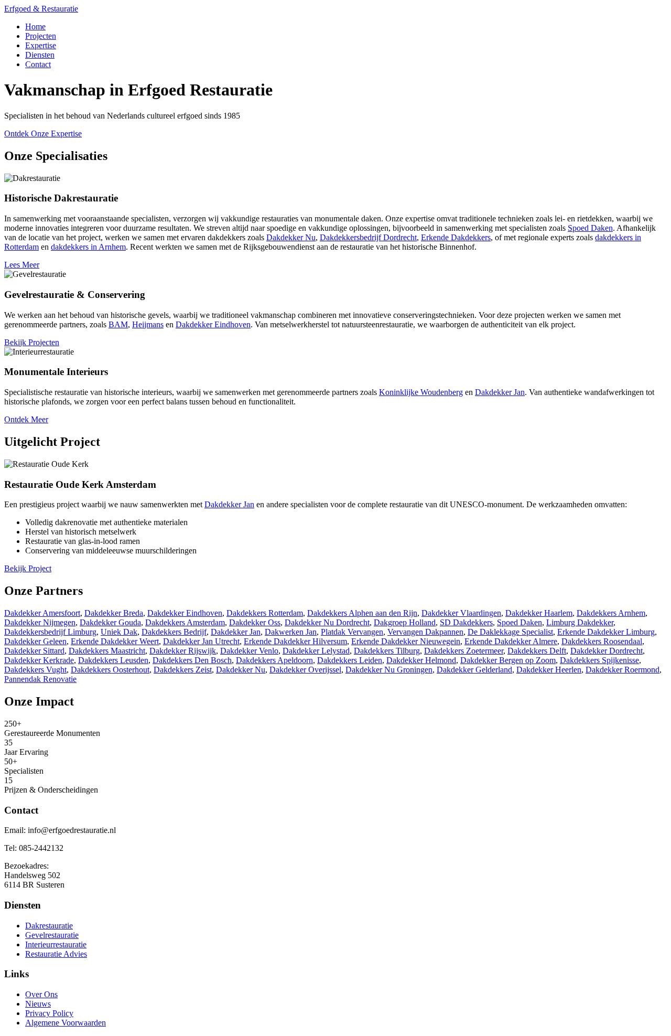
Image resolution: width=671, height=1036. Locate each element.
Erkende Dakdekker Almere (510, 641)
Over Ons (41, 994)
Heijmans (148, 324)
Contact (38, 64)
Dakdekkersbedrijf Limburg (50, 631)
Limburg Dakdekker (579, 622)
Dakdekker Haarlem (538, 612)
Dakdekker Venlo (249, 650)
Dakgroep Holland (405, 622)
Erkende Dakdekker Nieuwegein (405, 641)
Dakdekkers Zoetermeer (463, 650)
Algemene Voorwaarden (65, 1022)
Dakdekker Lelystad (316, 650)
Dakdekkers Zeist (183, 669)
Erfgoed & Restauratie (41, 8)
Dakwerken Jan (291, 631)
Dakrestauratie (49, 925)
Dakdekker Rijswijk (182, 650)
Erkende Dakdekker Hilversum (295, 641)
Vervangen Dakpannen (425, 631)
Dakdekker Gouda (110, 622)
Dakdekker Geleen (35, 641)
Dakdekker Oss (254, 622)
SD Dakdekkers (466, 622)
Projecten (40, 35)
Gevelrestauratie (52, 935)
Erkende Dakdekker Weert (115, 641)
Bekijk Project (27, 568)
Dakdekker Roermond (622, 669)
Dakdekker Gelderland (474, 669)
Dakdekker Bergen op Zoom (508, 660)
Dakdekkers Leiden (349, 660)
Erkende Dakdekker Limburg (606, 631)
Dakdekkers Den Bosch (192, 660)
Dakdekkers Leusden (113, 660)
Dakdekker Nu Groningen (388, 669)
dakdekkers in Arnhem (88, 246)
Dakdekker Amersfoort (42, 612)
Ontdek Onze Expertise (43, 133)
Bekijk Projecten (31, 342)
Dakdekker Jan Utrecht (201, 641)
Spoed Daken (590, 227)
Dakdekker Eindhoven (213, 324)
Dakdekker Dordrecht (606, 650)
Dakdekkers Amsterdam (185, 622)
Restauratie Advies (56, 953)
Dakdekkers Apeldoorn (274, 660)
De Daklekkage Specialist (510, 631)
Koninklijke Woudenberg (421, 392)
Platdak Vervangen (352, 631)
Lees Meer (21, 264)
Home (35, 26)
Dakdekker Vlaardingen (461, 612)
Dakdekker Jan (500, 392)
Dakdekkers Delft (536, 650)
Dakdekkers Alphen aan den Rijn (362, 612)
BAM (118, 324)
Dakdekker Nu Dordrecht (327, 622)
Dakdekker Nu (291, 237)
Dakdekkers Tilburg (387, 650)
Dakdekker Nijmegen (39, 622)
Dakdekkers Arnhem (611, 612)
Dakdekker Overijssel (305, 669)
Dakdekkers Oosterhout (110, 669)
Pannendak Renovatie (40, 679)
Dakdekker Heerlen (548, 669)
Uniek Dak (119, 631)
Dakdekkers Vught (35, 669)
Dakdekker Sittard (34, 650)
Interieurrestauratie (55, 944)
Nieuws (38, 1003)
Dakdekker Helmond (421, 660)
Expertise (40, 45)
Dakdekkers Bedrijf (174, 631)
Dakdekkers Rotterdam (264, 612)
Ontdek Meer (26, 419)
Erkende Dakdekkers (456, 237)
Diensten (40, 54)
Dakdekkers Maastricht (107, 650)
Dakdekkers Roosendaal (601, 641)
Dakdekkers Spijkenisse (599, 660)
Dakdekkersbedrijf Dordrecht (368, 237)
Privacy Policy (49, 1013)
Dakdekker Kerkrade (39, 660)
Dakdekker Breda (113, 612)
